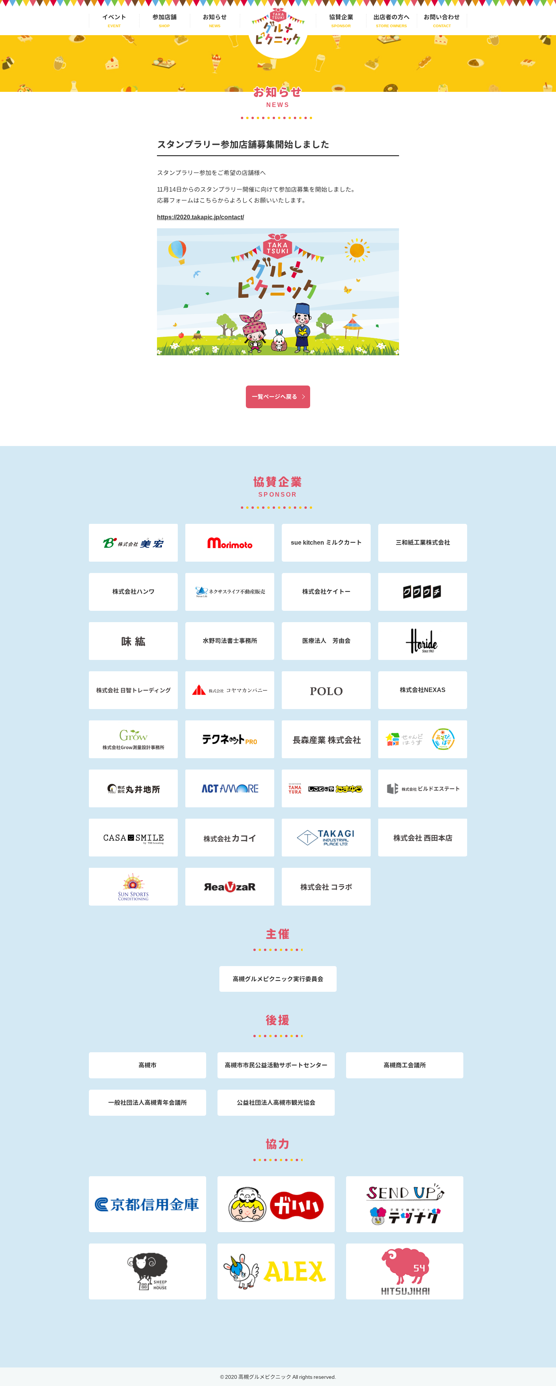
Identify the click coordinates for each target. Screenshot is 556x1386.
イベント (114, 17)
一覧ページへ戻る (274, 397)
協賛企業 (341, 17)
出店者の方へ (391, 17)
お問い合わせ (442, 17)
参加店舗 (164, 17)
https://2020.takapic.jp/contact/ (200, 217)
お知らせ (215, 17)
